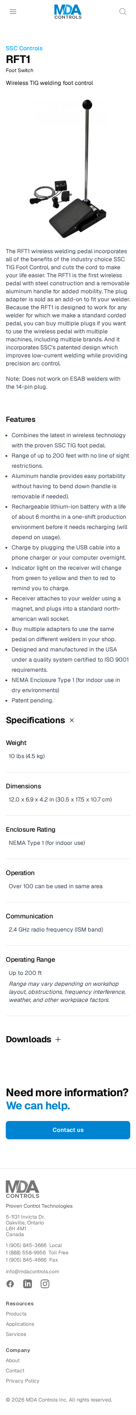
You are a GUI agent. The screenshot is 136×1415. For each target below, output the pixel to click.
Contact (15, 1370)
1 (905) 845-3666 (26, 1245)
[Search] (123, 11)
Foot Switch (19, 70)
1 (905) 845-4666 (26, 1260)
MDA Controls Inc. (46, 1399)
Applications (20, 1324)
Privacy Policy (23, 1380)
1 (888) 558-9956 (26, 1252)
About (13, 1360)
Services (16, 1334)
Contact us (68, 1130)
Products (16, 1313)
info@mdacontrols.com (32, 1271)
